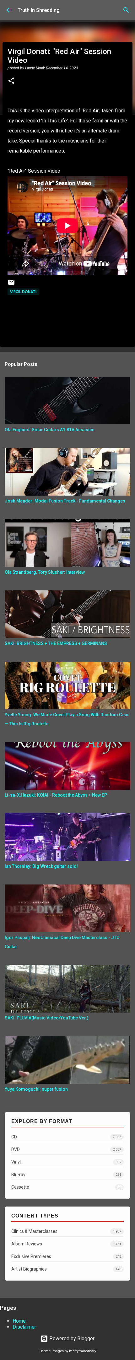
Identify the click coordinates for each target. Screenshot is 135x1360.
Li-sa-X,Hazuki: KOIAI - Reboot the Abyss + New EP (56, 795)
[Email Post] (11, 284)
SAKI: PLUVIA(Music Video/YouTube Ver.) (47, 1017)
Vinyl (66, 1161)
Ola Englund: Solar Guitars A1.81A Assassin (49, 429)
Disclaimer (24, 1327)
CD (66, 1136)
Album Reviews (66, 1243)
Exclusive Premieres (66, 1256)
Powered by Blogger (71, 1338)
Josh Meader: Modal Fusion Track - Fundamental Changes (65, 500)
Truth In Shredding (39, 10)
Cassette (66, 1187)
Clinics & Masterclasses (66, 1231)
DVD (66, 1149)
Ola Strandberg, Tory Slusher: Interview (45, 572)
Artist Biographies (66, 1268)
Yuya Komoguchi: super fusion (36, 1089)
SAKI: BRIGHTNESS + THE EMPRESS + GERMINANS (56, 643)
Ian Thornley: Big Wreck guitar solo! (41, 866)
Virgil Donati (23, 292)
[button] (11, 81)
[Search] (126, 10)
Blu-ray (66, 1174)
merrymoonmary (82, 1351)
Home (19, 1321)
